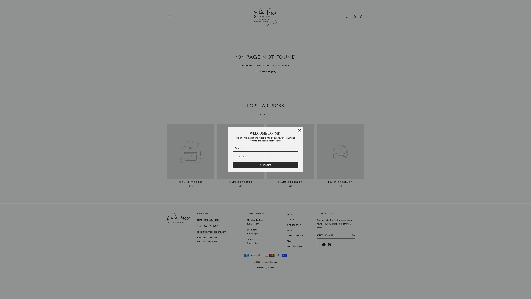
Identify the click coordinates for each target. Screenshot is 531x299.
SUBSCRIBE (265, 165)
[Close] (299, 130)
